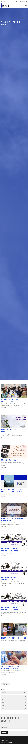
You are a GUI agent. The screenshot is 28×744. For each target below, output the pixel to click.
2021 (14, 699)
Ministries (14, 692)
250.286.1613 (22, 1)
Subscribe (4, 732)
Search (15, 1)
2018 (14, 708)
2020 (14, 702)
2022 (14, 697)
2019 (14, 705)
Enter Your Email (4, 727)
